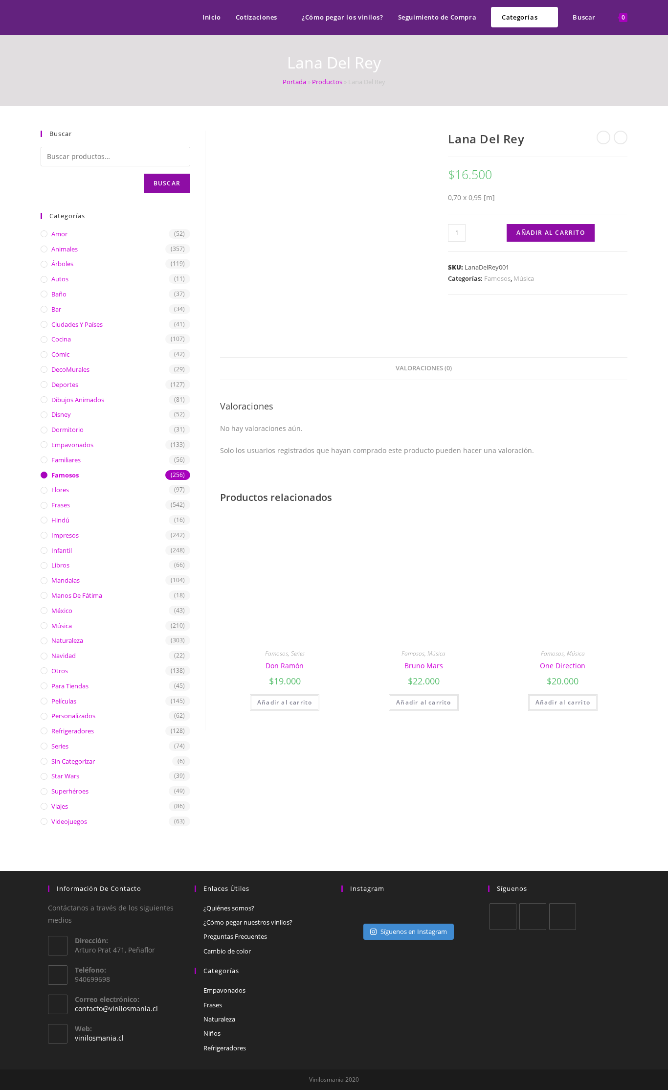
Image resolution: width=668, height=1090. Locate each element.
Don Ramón (285, 665)
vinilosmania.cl (99, 1038)
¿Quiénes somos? (228, 908)
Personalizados (73, 715)
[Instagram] (562, 916)
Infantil (61, 550)
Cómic (60, 354)
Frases (60, 504)
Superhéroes (70, 791)
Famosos (497, 278)
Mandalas (65, 580)
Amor (59, 233)
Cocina (61, 339)
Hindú (60, 520)
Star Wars (65, 776)
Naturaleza (67, 640)
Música (523, 278)
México (61, 610)
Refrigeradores (72, 731)
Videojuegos (69, 821)
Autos (59, 278)
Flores (60, 489)
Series (298, 653)
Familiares (66, 459)
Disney (61, 414)
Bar (56, 309)
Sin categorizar (73, 761)
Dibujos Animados (77, 399)
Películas (63, 701)
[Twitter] (503, 916)
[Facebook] (532, 916)
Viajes (59, 806)
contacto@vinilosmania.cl (116, 1008)
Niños (212, 1033)
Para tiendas (70, 685)
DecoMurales (70, 369)
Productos (327, 81)
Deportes (64, 384)
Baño (59, 294)
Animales (64, 249)
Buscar (167, 183)
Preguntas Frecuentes (235, 936)
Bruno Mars (423, 665)
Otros (59, 670)
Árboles (62, 263)
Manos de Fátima (76, 595)
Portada (294, 81)
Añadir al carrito (550, 232)
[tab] (424, 369)
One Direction (562, 665)
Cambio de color (227, 951)
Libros (60, 565)
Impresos (65, 535)
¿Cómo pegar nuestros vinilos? (247, 922)
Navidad (63, 655)
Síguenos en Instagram (413, 931)
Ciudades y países (77, 324)
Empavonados (72, 444)
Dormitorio (67, 429)
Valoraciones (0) (424, 368)
